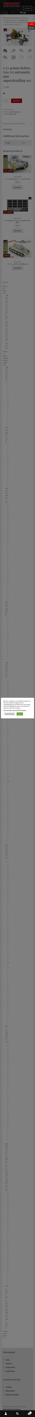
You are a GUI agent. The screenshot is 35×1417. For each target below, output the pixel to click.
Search (17, 1413)
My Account (6, 1413)
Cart (27, 1412)
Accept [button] (20, 714)
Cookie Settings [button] (9, 714)
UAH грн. (31, 27)
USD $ (30, 24)
